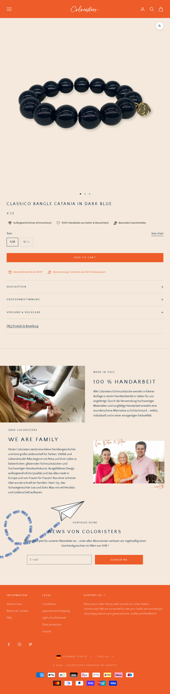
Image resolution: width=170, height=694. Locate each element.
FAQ (9, 617)
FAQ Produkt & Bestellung (22, 326)
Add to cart (85, 257)
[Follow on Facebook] (9, 644)
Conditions (49, 604)
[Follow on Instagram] (19, 644)
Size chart (157, 233)
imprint (46, 631)
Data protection (52, 624)
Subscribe (119, 559)
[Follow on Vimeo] (30, 644)
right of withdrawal (54, 617)
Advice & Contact (17, 611)
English (103, 656)
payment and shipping (56, 611)
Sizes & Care (14, 604)
